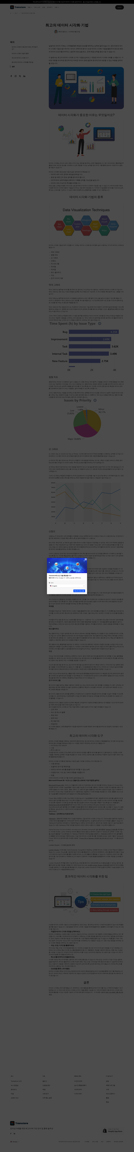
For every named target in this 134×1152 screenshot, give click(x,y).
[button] (67, 586)
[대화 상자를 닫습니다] (86, 559)
